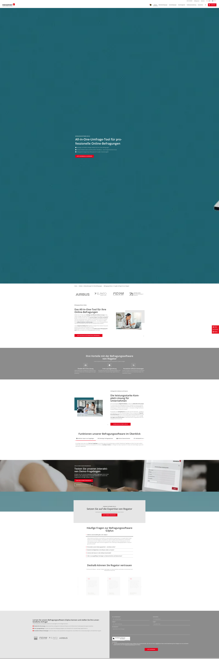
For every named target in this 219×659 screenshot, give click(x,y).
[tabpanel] (109, 445)
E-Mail (154, 621)
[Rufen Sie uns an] (215, 329)
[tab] (85, 438)
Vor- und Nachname (116, 616)
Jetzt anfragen (151, 649)
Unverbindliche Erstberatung (83, 484)
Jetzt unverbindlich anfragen (84, 156)
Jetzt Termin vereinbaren (109, 515)
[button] (218, 283)
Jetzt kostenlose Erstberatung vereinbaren (88, 335)
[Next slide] (141, 587)
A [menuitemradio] (206, 1)
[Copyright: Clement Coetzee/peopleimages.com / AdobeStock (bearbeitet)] (144, 336)
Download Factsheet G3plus (120, 424)
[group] (88, 586)
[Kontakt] (215, 327)
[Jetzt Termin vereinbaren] (215, 332)
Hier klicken (122, 638)
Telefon (114, 621)
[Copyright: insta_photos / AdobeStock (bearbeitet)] (108, 425)
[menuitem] (189, 1)
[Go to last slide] (78, 587)
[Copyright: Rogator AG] (218, 491)
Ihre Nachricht (115, 626)
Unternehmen (155, 616)
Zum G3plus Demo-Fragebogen (83, 480)
